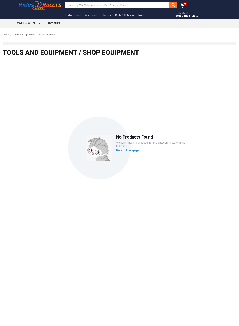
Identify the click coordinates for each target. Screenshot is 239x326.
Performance (73, 15)
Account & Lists (187, 16)
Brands (54, 23)
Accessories (92, 15)
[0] (183, 6)
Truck (141, 15)
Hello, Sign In (182, 13)
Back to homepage (127, 150)
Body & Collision (124, 15)
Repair (107, 15)
